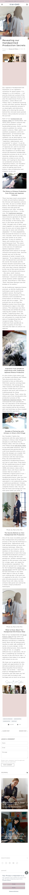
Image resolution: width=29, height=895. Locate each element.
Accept (13, 884)
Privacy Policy (6, 880)
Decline (13, 887)
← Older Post (5, 730)
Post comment (7, 764)
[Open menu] (3, 4)
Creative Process (7, 718)
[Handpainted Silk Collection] (14, 188)
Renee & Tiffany (13, 49)
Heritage (14, 721)
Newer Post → (23, 730)
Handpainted (6, 721)
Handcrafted (17, 718)
